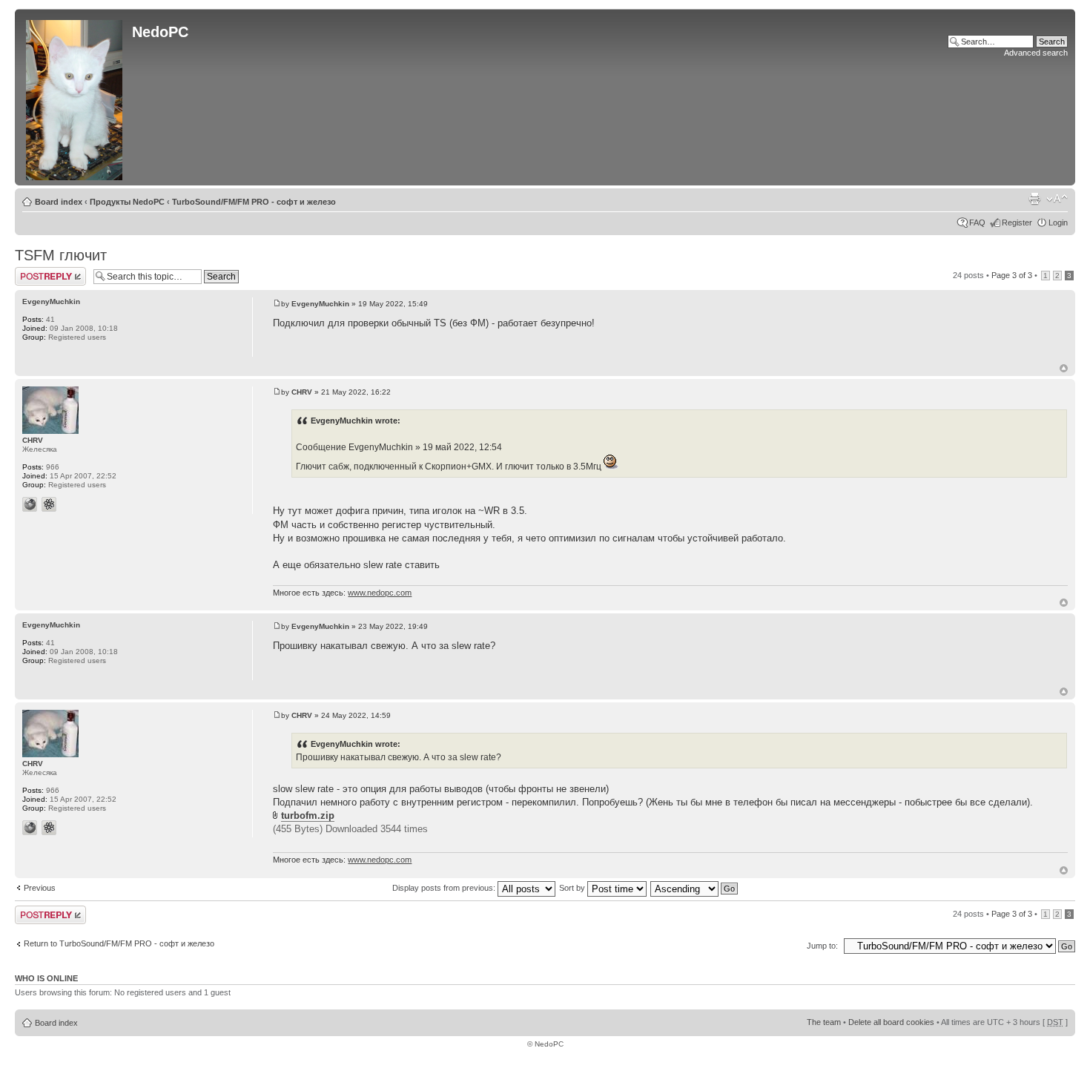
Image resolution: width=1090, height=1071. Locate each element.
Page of (1011, 275)
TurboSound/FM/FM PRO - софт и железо (254, 201)
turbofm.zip (307, 815)
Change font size (1057, 198)
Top (1064, 368)
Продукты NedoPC (127, 201)
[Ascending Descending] (694, 887)
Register (1017, 222)
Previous (40, 887)
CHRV (301, 392)
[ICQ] (49, 504)
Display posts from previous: (445, 887)
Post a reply (36, 271)
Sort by (573, 887)
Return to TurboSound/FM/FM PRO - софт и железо (119, 943)
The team (824, 1022)
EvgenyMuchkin (320, 304)
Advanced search (1036, 52)
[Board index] (75, 97)
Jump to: (822, 945)
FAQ (977, 222)
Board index (58, 201)
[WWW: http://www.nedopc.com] (29, 504)
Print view (1034, 198)
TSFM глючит (61, 255)
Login (1058, 222)
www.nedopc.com (380, 592)
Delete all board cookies (891, 1022)
